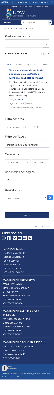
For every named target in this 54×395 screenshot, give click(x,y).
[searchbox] (27, 127)
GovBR (4, 2)
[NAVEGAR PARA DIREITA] (52, 2)
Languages (11, 6)
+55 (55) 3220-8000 (14, 272)
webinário (39, 107)
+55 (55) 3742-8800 (12, 334)
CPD (17, 376)
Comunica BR (21, 2)
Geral (20, 99)
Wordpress (47, 373)
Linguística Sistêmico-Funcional (21, 107)
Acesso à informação (42, 2)
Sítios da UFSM (42, 6)
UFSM (8, 64)
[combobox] (27, 127)
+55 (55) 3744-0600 (13, 303)
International (26, 6)
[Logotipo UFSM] (8, 12)
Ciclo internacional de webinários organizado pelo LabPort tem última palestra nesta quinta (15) (26, 73)
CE (16, 103)
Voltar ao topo (44, 226)
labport (29, 103)
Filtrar (27, 215)
